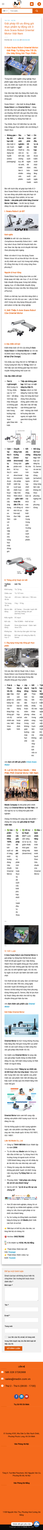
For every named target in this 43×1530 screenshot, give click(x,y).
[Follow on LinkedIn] (21, 1396)
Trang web (8, 1326)
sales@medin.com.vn (18, 1379)
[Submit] (36, 11)
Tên (7, 1305)
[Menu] (3, 4)
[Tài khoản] (39, 4)
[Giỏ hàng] (32, 4)
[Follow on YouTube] (26, 1396)
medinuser (26, 40)
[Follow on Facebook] (16, 1396)
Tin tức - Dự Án (9, 20)
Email (7, 1316)
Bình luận (9, 1285)
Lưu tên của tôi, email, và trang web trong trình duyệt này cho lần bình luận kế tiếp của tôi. (20, 1340)
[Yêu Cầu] (36, 1524)
